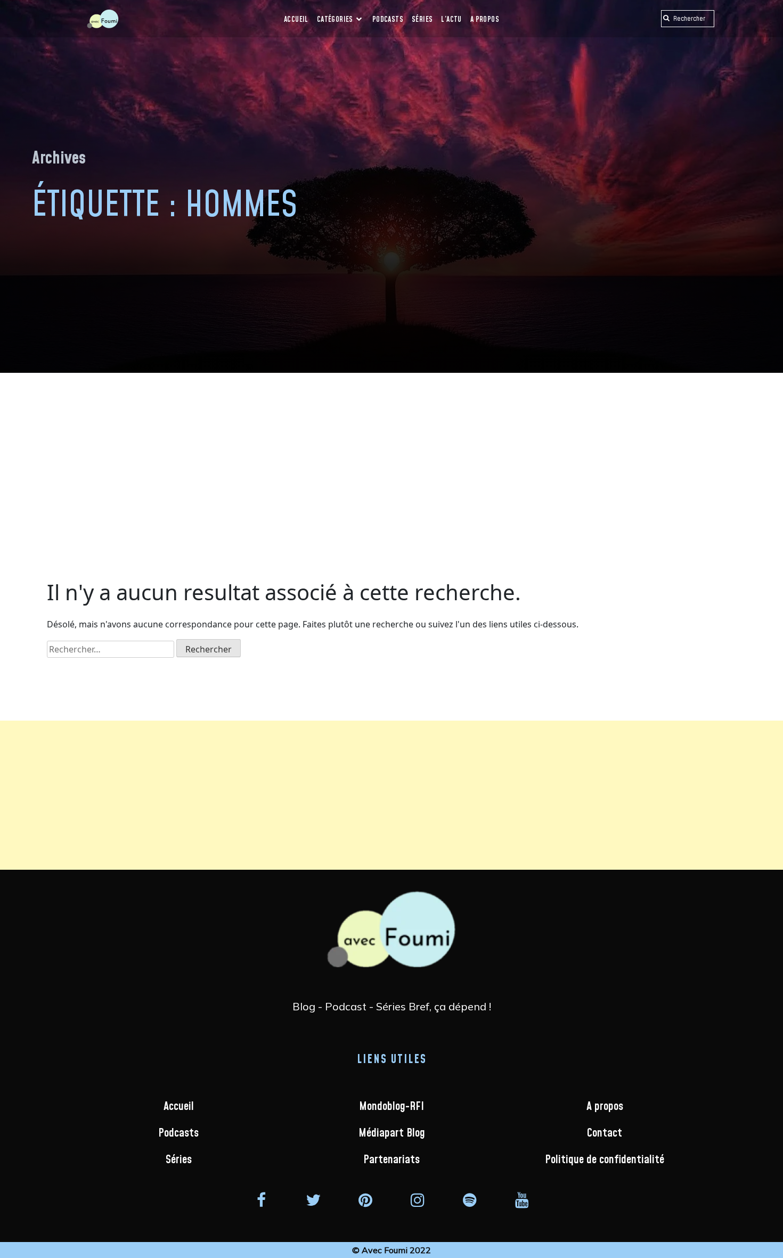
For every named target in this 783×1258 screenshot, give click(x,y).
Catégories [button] (336, 19)
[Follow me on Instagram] (418, 1200)
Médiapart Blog (391, 1133)
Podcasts (387, 19)
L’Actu (451, 19)
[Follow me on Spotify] (470, 1200)
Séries (422, 19)
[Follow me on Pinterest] (365, 1200)
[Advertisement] (391, 452)
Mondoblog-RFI (391, 1106)
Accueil (296, 19)
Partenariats (391, 1159)
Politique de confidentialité (604, 1159)
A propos (484, 19)
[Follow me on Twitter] (313, 1200)
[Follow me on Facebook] (261, 1200)
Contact (604, 1133)
